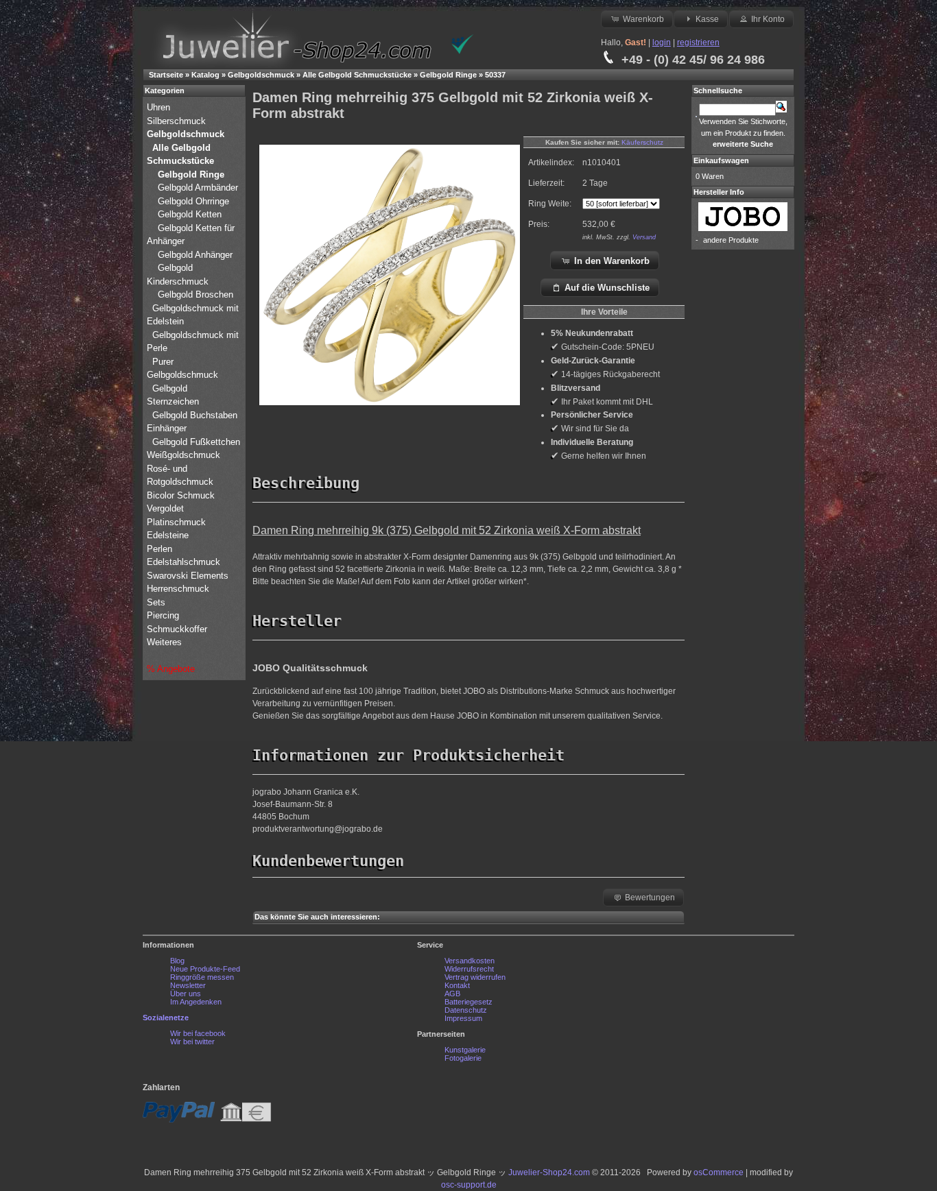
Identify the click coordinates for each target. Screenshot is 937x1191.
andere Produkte (731, 240)
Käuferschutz (642, 142)
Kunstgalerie (465, 1050)
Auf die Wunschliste (607, 287)
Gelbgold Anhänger (195, 255)
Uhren (160, 107)
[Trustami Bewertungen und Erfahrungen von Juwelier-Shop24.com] (462, 51)
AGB (452, 993)
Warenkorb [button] (643, 19)
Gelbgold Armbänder (198, 187)
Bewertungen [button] (650, 897)
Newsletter (188, 985)
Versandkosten (469, 961)
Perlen (161, 549)
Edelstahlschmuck (183, 562)
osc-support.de (469, 1185)
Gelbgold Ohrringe (193, 201)
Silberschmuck (178, 121)
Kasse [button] (707, 19)
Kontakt (457, 985)
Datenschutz (465, 1010)
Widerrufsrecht (469, 969)
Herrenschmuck (179, 589)
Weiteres (166, 642)
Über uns (185, 993)
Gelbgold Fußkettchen (196, 442)
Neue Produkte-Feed (205, 969)
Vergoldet (167, 508)
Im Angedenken (196, 1002)
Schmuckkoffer (177, 629)
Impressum (463, 1018)
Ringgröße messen (202, 977)
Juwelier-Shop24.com (549, 1172)
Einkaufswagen (721, 160)
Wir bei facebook (198, 1033)
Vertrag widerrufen (475, 977)
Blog (177, 961)
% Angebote (171, 669)
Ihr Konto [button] (768, 19)
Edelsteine (169, 535)
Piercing (163, 615)
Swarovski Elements (187, 575)
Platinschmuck (178, 522)
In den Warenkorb (612, 261)
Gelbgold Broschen (195, 294)
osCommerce (718, 1172)
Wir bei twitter (192, 1041)
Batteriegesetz (468, 1002)
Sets (156, 602)
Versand (644, 237)
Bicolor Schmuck (182, 495)
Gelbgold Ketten (190, 214)
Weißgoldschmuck (185, 455)
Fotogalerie (463, 1058)
